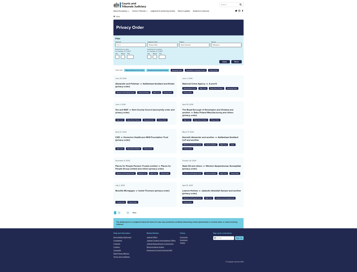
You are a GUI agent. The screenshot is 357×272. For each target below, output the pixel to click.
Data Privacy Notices (121, 254)
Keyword (118, 42)
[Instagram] (239, 11)
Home (118, 16)
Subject (181, 42)
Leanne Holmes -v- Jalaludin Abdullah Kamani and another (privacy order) (211, 192)
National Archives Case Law (134, 70)
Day (116, 54)
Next (134, 213)
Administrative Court (190, 88)
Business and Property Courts (125, 92)
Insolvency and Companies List (225, 198)
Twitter (182, 243)
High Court (156, 92)
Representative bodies (155, 247)
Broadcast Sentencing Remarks (157, 70)
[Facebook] (242, 11)
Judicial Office (152, 237)
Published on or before (154, 49)
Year (128, 54)
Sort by (213, 42)
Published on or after (122, 49)
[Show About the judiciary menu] (128, 11)
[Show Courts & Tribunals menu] (147, 11)
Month (123, 54)
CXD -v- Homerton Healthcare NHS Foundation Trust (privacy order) (141, 138)
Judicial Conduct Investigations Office (161, 241)
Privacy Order (213, 70)
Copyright (117, 250)
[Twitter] (236, 11)
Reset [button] (236, 62)
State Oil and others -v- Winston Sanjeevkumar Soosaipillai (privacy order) (211, 167)
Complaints (117, 241)
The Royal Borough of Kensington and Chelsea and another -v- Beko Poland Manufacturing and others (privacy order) (207, 112)
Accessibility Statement (122, 237)
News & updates (184, 11)
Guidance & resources (201, 11)
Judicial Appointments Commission (160, 244)
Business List (142, 173)
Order (232, 145)
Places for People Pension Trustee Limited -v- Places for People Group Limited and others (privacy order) (143, 167)
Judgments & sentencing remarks (162, 11)
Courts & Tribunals (139, 11)
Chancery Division (144, 92)
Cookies (116, 247)
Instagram (184, 240)
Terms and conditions (121, 257)
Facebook (184, 237)
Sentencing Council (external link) (159, 250)
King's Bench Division (216, 88)
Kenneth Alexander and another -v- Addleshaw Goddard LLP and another (210, 138)
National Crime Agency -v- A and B (199, 83)
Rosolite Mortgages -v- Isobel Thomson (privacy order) (142, 190)
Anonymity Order (177, 70)
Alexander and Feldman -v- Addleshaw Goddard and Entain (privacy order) (145, 85)
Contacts (116, 244)
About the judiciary (120, 11)
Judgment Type (152, 42)
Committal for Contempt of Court (195, 70)
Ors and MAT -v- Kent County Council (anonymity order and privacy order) (145, 111)
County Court (121, 202)
